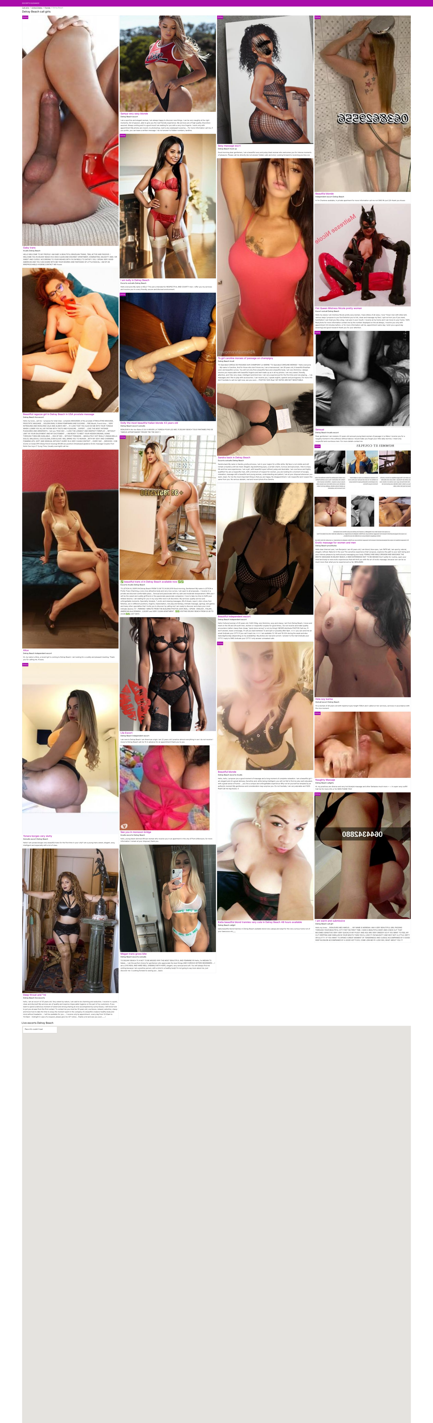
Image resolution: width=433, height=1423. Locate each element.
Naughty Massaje (325, 779)
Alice (26, 650)
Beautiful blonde (227, 771)
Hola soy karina (324, 699)
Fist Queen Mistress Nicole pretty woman (338, 308)
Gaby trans (29, 247)
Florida (47, 8)
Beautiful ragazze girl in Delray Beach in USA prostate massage (58, 414)
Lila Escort (126, 732)
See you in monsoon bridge (136, 832)
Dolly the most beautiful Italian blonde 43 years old (149, 422)
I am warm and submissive (330, 920)
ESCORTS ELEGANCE (30, 3)
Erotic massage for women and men (335, 542)
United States (36, 8)
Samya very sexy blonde (134, 113)
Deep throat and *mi (34, 994)
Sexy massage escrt (229, 145)
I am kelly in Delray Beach (135, 280)
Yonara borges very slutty (37, 836)
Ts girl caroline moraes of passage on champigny (245, 358)
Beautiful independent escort (234, 616)
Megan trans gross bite (134, 953)
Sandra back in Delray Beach (234, 457)
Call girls (25, 8)
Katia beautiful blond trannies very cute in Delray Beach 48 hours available (260, 922)
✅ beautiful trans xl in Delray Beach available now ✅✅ (152, 581)
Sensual (319, 429)
